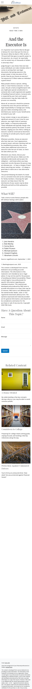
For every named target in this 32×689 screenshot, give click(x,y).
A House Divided (9, 392)
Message (4, 337)
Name (3, 317)
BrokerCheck (9, 667)
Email (3, 327)
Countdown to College (12, 429)
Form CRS (7, 663)
